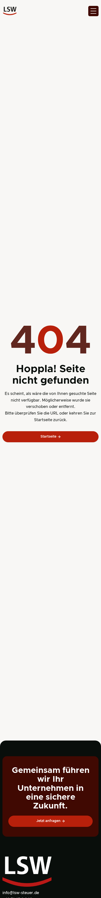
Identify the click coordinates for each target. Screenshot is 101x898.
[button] (93, 11)
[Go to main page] (9, 11)
